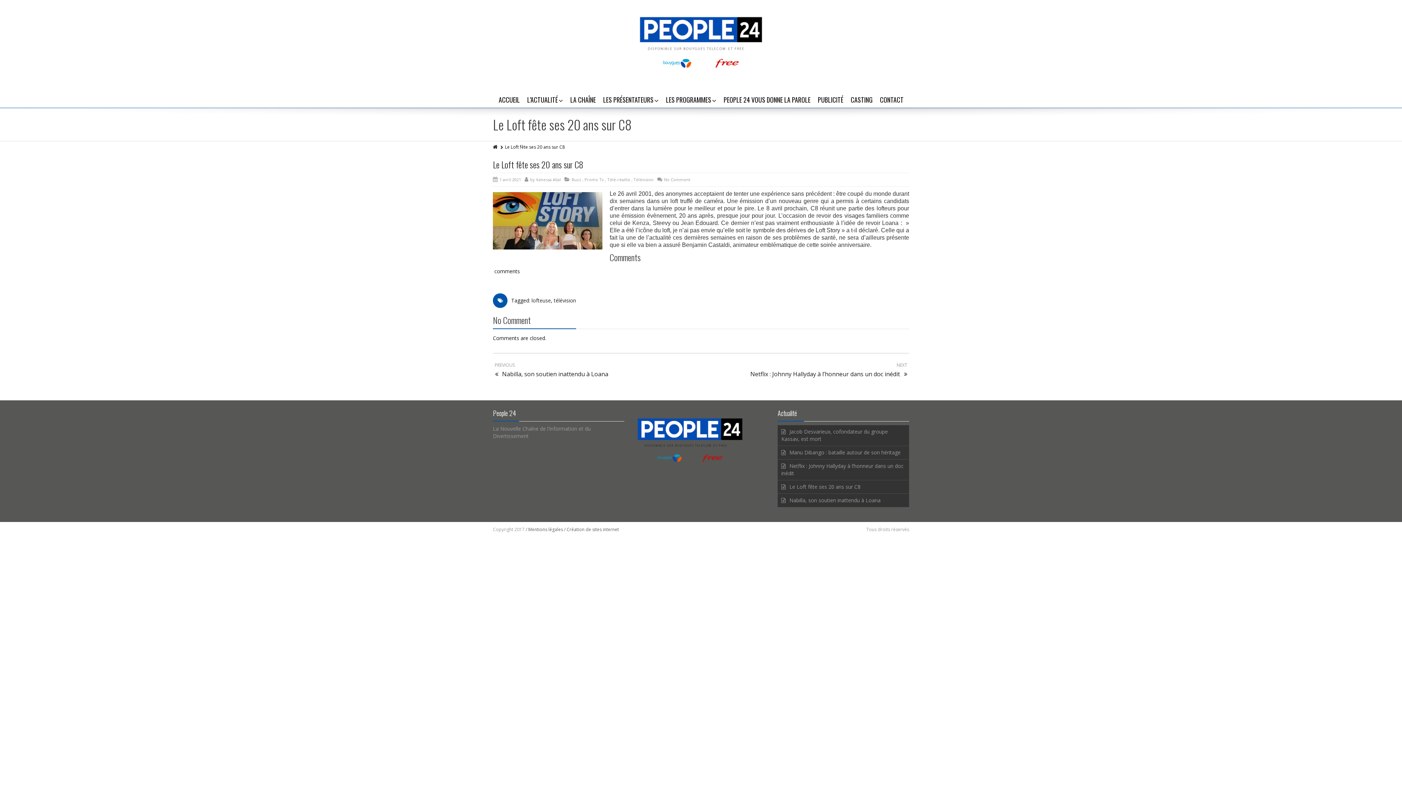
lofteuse (541, 300)
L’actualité (542, 99)
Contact (892, 99)
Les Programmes (688, 99)
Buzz (576, 179)
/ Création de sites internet (591, 529)
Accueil (509, 99)
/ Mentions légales (544, 529)
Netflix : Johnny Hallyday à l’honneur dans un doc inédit (842, 469)
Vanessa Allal (548, 179)
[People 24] (701, 42)
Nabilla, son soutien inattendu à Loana (835, 500)
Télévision (643, 179)
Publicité (830, 99)
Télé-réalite (618, 179)
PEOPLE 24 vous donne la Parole (767, 99)
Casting (862, 99)
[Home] (496, 147)
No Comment (677, 179)
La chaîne (583, 99)
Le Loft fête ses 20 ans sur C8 (538, 164)
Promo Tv (594, 179)
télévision (565, 300)
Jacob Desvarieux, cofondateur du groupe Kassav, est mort (834, 435)
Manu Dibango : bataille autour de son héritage (845, 452)
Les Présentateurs (628, 99)
